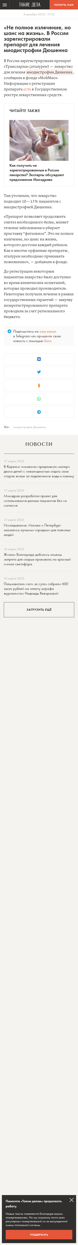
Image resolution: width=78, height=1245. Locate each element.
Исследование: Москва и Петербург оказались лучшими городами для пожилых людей (37, 530)
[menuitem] (4, 4)
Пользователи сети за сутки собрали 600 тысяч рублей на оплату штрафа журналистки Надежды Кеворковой (36, 588)
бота (47, 340)
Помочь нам (64, 4)
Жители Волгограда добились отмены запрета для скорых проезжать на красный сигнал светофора (37, 559)
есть (27, 89)
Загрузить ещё (39, 610)
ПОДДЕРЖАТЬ (39, 1234)
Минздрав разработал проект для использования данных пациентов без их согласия (35, 500)
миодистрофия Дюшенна (29, 427)
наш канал (48, 331)
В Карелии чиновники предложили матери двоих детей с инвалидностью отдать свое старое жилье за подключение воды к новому (39, 471)
